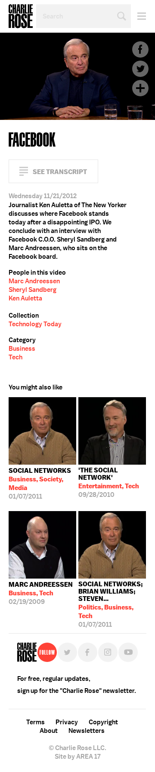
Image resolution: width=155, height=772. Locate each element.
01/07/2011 (40, 483)
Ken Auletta (25, 298)
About (49, 730)
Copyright (103, 722)
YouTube (128, 652)
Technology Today (35, 324)
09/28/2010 (108, 482)
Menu (138, 16)
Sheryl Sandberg (32, 289)
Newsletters (86, 730)
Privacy (67, 722)
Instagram (108, 652)
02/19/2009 (41, 593)
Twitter (140, 69)
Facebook (140, 49)
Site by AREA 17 (77, 756)
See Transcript (60, 172)
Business (22, 348)
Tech (15, 357)
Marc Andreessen (34, 281)
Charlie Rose (21, 16)
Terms (35, 722)
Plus (140, 88)
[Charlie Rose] (27, 652)
